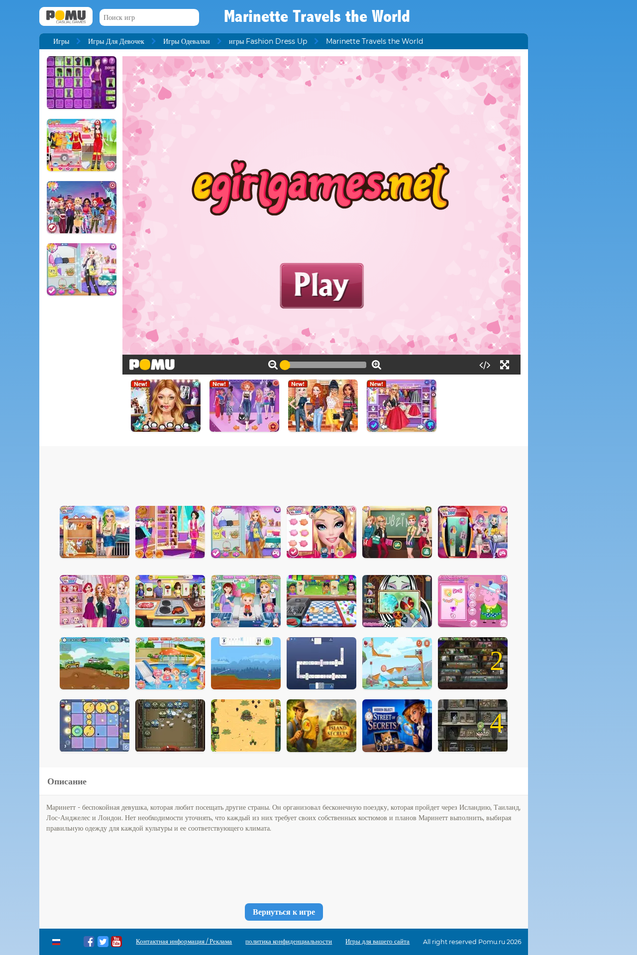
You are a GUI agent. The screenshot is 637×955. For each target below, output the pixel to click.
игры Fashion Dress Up (268, 41)
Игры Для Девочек (116, 41)
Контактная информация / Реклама (184, 941)
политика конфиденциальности (288, 941)
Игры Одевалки (186, 41)
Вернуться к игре (284, 912)
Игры (61, 41)
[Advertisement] (284, 473)
